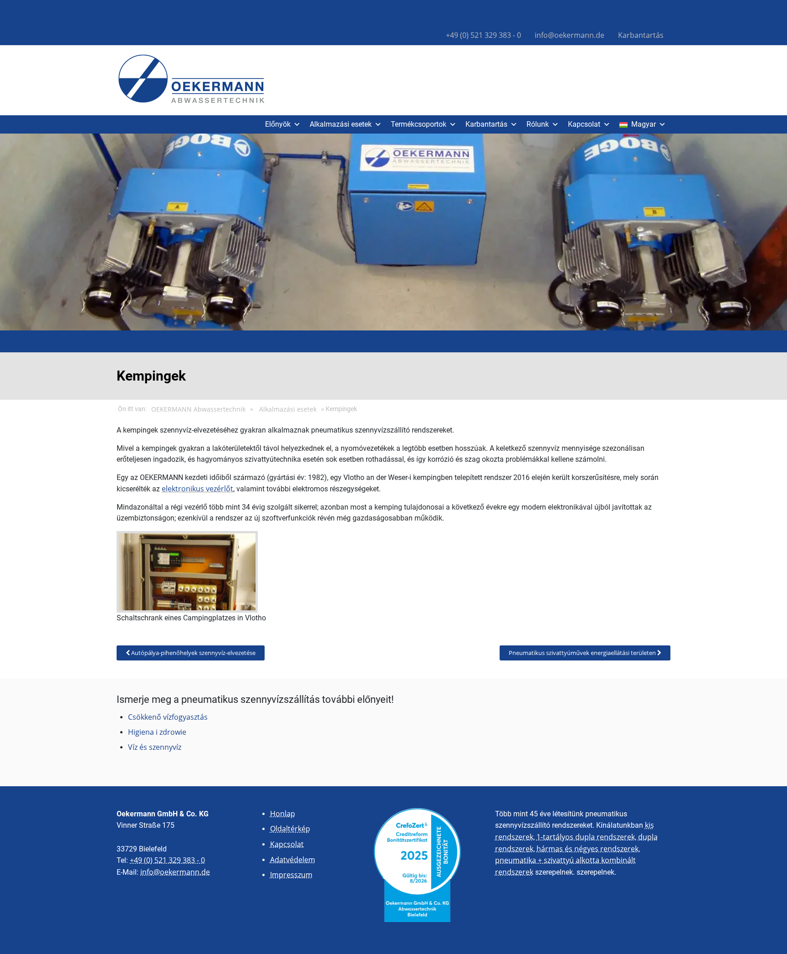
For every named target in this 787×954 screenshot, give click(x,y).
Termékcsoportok (418, 124)
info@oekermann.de (569, 35)
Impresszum (291, 875)
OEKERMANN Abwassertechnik (198, 409)
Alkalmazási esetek (341, 124)
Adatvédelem (292, 860)
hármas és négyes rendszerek (588, 849)
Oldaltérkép (290, 829)
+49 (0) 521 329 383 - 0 (483, 35)
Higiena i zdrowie (157, 732)
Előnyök (278, 124)
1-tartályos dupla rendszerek (586, 837)
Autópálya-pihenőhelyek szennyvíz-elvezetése (193, 653)
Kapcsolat (584, 124)
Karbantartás (641, 35)
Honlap (282, 814)
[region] (393, 232)
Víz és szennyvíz (154, 747)
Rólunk (537, 124)
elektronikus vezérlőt (197, 489)
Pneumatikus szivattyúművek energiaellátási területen (583, 653)
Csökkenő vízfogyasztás (168, 717)
